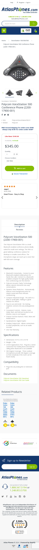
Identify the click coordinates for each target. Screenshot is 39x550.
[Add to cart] (5, 425)
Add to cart (21, 168)
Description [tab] (19, 224)
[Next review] (36, 197)
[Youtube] (11, 496)
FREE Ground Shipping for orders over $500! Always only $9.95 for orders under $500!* (18, 128)
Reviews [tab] (19, 229)
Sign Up (32, 467)
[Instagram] (20, 496)
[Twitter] (5, 114)
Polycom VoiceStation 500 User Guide (16, 380)
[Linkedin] (15, 496)
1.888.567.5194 (13, 17)
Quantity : (8, 151)
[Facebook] (2, 114)
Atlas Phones (9, 542)
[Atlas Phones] (19, 10)
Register (21, 2)
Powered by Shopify (28, 542)
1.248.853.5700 (26, 17)
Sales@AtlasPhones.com (19, 19)
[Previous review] (2, 197)
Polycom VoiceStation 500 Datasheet (16, 378)
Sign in (28, 2)
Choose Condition (10, 158)
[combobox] (19, 23)
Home (4, 40)
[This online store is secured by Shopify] (26, 30)
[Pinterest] (8, 114)
